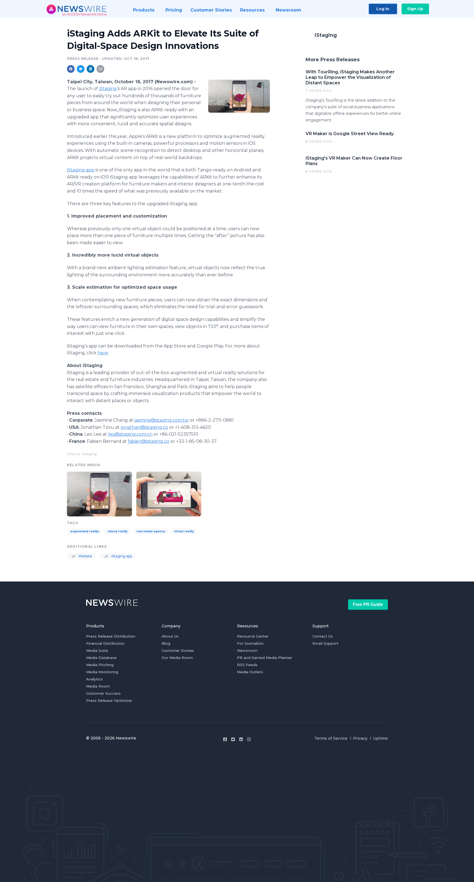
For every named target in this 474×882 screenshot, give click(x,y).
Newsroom (247, 650)
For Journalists (250, 643)
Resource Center (253, 636)
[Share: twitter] (80, 69)
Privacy (360, 738)
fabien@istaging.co (148, 441)
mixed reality (118, 531)
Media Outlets (250, 672)
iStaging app (80, 169)
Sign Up (415, 8)
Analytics (94, 679)
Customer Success (103, 693)
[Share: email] (100, 69)
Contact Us (322, 636)
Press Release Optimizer (109, 700)
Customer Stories (178, 650)
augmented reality (84, 531)
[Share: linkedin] (90, 69)
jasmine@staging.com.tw (161, 420)
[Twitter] (233, 739)
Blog (166, 643)
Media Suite (97, 650)
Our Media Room (177, 657)
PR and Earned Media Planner (264, 657)
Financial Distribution (105, 643)
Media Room (98, 686)
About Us (170, 636)
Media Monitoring (102, 672)
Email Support (325, 643)
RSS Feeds (247, 665)
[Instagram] (249, 739)
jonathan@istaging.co (144, 427)
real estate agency (150, 531)
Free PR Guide (368, 604)
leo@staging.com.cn (130, 434)
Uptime (380, 738)
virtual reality (184, 531)
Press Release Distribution (110, 636)
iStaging (108, 88)
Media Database (101, 657)
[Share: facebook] (70, 69)
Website (85, 556)
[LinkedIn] (241, 739)
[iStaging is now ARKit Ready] (239, 96)
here (103, 352)
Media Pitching (100, 665)
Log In (382, 8)
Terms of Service (331, 738)
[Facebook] (225, 739)
